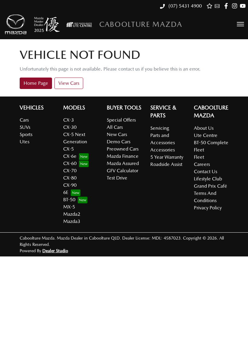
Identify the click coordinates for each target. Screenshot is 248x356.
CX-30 (70, 127)
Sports (26, 134)
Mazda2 (71, 214)
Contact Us (205, 171)
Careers (202, 164)
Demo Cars (118, 142)
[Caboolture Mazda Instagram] (236, 6)
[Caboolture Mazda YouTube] (244, 6)
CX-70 (70, 170)
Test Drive (117, 178)
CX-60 (70, 163)
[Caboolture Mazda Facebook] (227, 6)
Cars (24, 120)
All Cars (115, 127)
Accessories (162, 150)
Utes (24, 142)
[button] (240, 24)
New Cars (117, 134)
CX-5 (68, 149)
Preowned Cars (123, 149)
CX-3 (68, 120)
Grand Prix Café (210, 186)
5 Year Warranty (166, 157)
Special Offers (121, 120)
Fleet (199, 157)
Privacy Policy (208, 208)
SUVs (25, 127)
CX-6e (70, 156)
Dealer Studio (55, 250)
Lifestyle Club (208, 179)
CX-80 (70, 178)
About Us (204, 128)
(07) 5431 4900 (184, 6)
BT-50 (69, 199)
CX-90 (70, 185)
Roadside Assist (166, 164)
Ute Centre (205, 135)
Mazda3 (71, 221)
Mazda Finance (123, 156)
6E (65, 192)
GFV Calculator (122, 170)
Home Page (36, 83)
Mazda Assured (123, 163)
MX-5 (69, 207)
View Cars (68, 83)
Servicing (159, 128)
